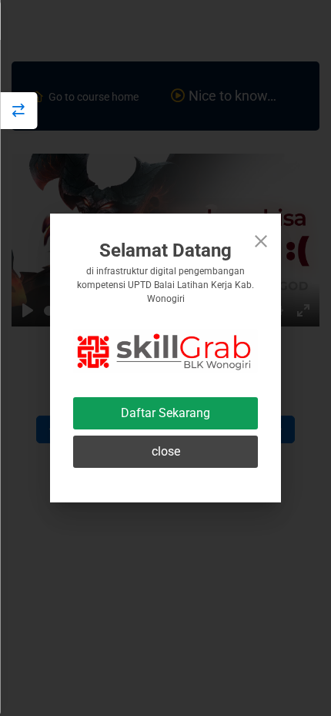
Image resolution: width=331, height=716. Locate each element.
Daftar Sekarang (165, 413)
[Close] (261, 241)
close (166, 451)
